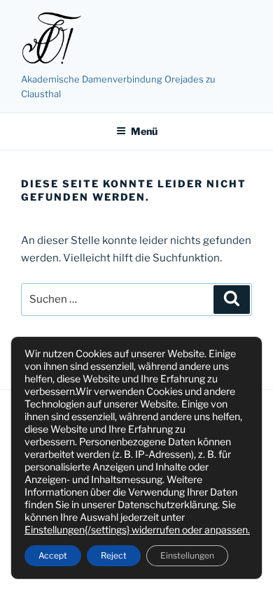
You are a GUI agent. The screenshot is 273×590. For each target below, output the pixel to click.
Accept (52, 555)
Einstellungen (187, 555)
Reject (114, 555)
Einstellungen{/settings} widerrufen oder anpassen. (137, 529)
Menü (144, 131)
